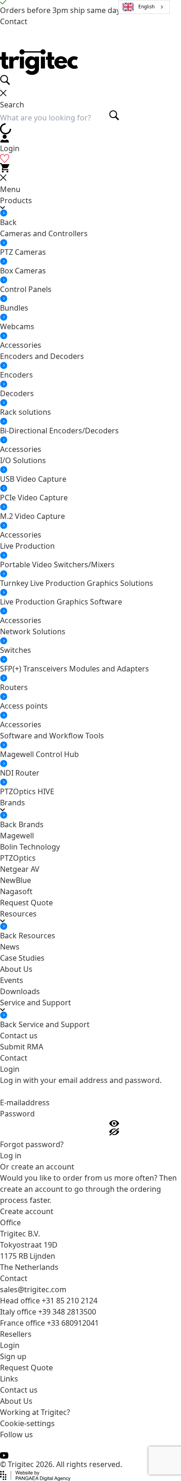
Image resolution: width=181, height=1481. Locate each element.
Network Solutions (32, 631)
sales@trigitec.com (33, 1289)
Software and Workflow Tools (52, 736)
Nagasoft (16, 891)
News (9, 947)
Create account (26, 1211)
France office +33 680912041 (49, 1323)
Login (9, 1345)
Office (10, 1222)
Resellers (16, 1334)
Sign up (13, 1356)
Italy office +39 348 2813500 (48, 1312)
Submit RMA (21, 1047)
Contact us (19, 1035)
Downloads (20, 991)
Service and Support (54, 1024)
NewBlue (15, 880)
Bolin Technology (30, 847)
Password (17, 1114)
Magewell (17, 835)
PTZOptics (18, 858)
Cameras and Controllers (44, 233)
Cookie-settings (27, 1423)
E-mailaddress (25, 1102)
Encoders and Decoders (42, 356)
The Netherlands (29, 1267)
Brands (31, 824)
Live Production (27, 546)
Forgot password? (32, 1144)
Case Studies (22, 958)
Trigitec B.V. (20, 1234)
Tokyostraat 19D (29, 1245)
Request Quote (26, 902)
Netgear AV (19, 869)
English (146, 6)
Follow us (16, 1434)
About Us (16, 969)
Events (11, 980)
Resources (37, 935)
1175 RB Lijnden (27, 1256)
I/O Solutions (23, 460)
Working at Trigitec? (35, 1412)
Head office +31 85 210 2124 (48, 1300)
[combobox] (144, 7)
